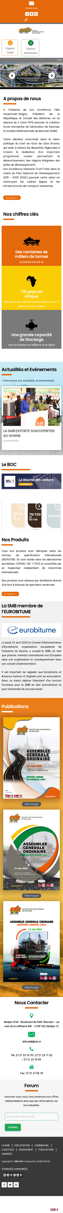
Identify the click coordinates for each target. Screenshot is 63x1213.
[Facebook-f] (27, 14)
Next (59, 419)
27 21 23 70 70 (24, 1055)
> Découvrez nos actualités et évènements (28, 380)
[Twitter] (31, 14)
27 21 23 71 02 (43, 1055)
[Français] (56, 1209)
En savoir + (12, 197)
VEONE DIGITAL (43, 1161)
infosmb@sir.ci (31, 1041)
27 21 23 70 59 (32, 1059)
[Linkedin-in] (16, 1184)
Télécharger (31, 804)
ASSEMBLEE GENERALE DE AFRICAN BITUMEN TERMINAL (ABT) (30, 433)
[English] (52, 1209)
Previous (4, 419)
